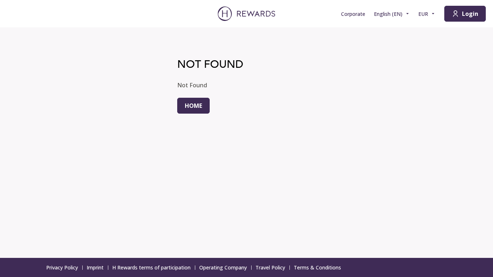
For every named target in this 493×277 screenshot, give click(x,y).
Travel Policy (270, 267)
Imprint (95, 267)
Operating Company (223, 267)
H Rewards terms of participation (151, 267)
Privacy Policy (62, 267)
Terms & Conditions (317, 267)
